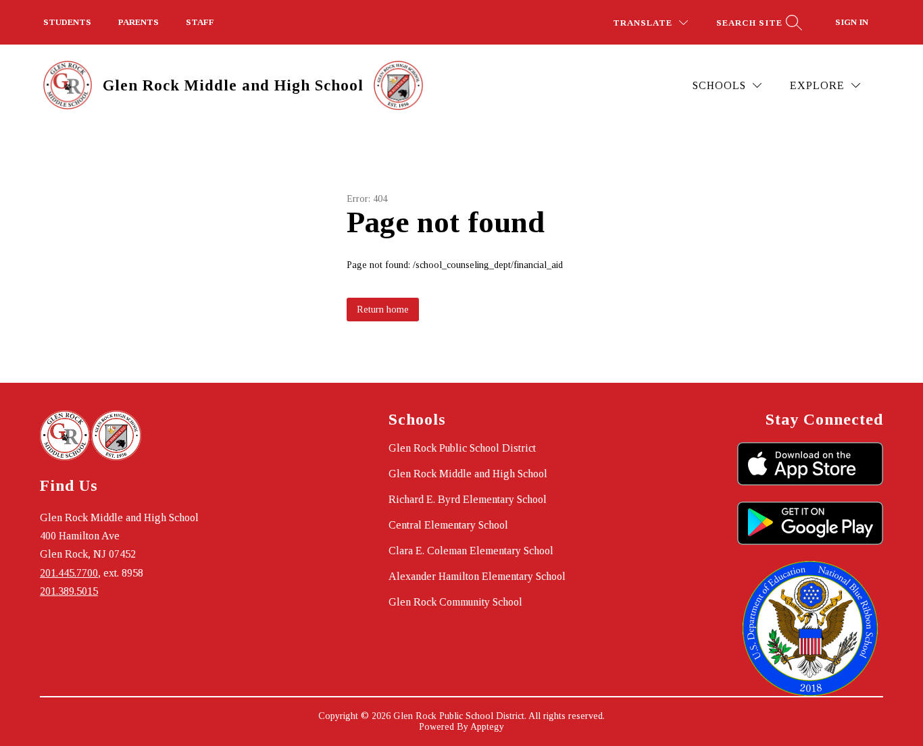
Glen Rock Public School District (462, 448)
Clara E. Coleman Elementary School (471, 550)
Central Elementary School (448, 525)
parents (138, 22)
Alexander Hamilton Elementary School (477, 576)
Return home (383, 309)
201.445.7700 (69, 573)
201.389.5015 (69, 591)
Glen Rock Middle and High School (468, 473)
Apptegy (487, 727)
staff (200, 22)
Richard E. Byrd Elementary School (468, 499)
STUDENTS (67, 22)
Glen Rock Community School (455, 602)
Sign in (851, 22)
